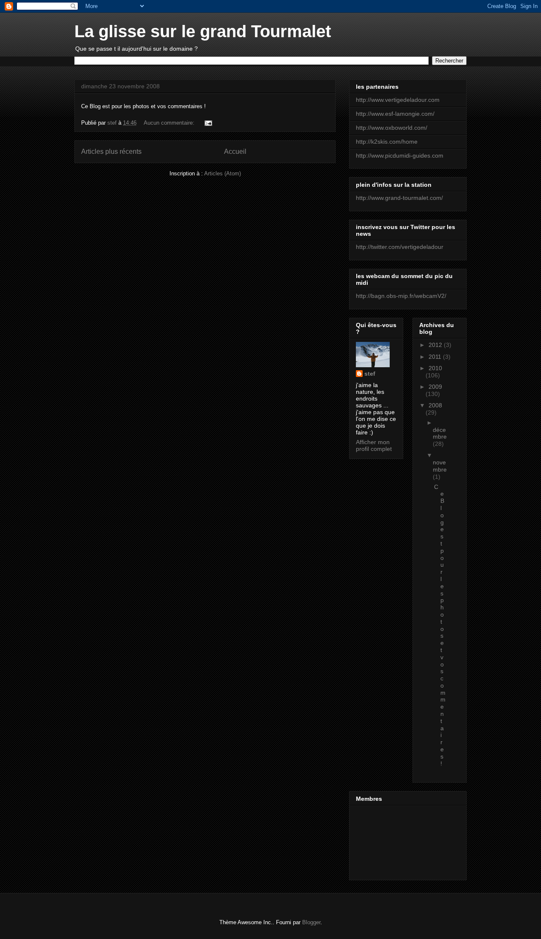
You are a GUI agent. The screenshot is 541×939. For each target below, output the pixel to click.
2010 (435, 368)
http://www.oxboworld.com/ (391, 127)
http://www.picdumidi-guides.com (399, 155)
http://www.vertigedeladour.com (398, 99)
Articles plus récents (111, 151)
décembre (440, 433)
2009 (435, 386)
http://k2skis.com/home (387, 141)
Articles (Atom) (222, 173)
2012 (436, 344)
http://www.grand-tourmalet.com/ (399, 197)
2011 (436, 356)
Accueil (235, 151)
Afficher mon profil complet (374, 445)
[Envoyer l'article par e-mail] (208, 123)
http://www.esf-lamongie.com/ (395, 113)
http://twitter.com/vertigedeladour (399, 246)
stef (369, 373)
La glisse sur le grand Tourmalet (202, 31)
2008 (435, 405)
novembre (440, 466)
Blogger (311, 922)
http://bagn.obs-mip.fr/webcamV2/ (401, 295)
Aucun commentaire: (170, 123)
